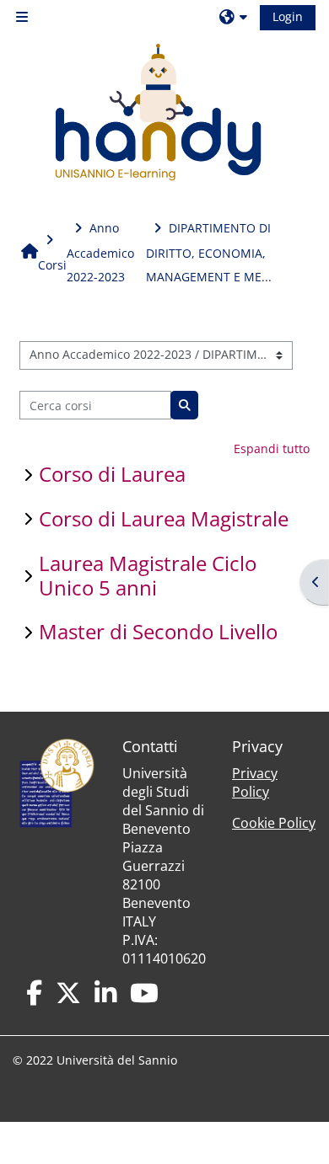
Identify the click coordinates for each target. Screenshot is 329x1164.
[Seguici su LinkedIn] (105, 992)
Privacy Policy (255, 782)
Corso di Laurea (112, 474)
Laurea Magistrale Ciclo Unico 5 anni (147, 575)
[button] (235, 17)
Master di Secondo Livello (158, 631)
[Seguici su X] (68, 992)
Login (287, 16)
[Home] (158, 112)
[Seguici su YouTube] (144, 992)
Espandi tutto (272, 449)
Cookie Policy (274, 823)
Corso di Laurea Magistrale (164, 518)
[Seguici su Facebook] (34, 992)
